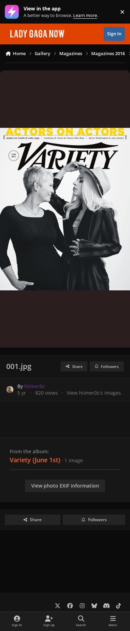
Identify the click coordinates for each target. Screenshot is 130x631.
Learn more (13, 12)
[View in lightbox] (65, 209)
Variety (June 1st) (35, 460)
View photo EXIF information (65, 485)
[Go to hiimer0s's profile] (10, 389)
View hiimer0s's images (94, 392)
